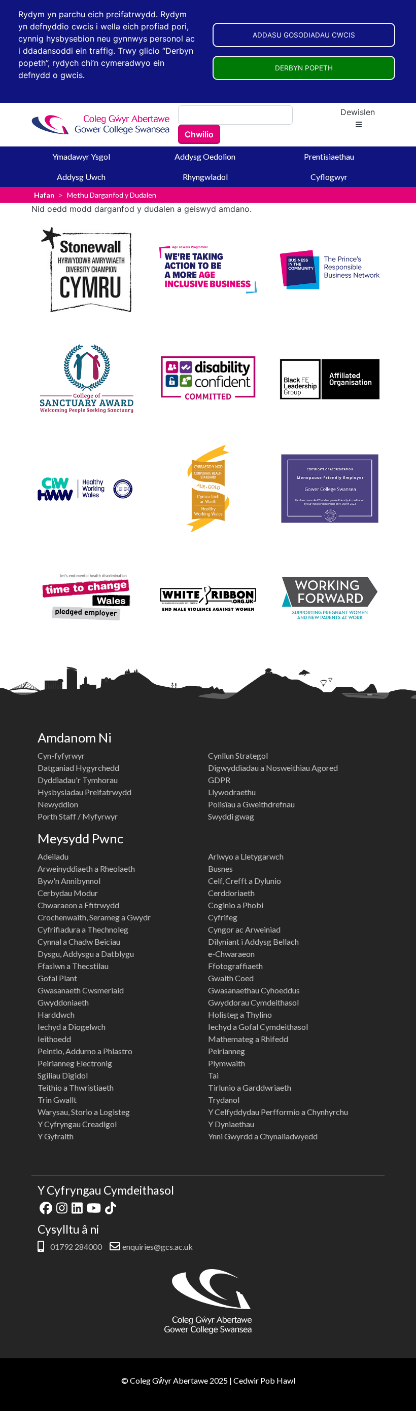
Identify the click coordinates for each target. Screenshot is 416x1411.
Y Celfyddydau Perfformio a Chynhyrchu (278, 1112)
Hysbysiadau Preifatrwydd (84, 792)
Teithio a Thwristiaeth (76, 1087)
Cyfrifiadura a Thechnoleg (83, 929)
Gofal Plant (57, 978)
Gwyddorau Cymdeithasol (253, 1002)
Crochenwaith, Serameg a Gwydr (94, 917)
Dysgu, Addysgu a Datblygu (86, 953)
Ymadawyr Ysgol (81, 156)
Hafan (44, 195)
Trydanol (223, 1099)
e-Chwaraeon (231, 953)
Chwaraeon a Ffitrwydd (78, 905)
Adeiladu (53, 856)
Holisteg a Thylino (240, 1014)
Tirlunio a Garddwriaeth (249, 1087)
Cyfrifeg (222, 917)
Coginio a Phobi (235, 905)
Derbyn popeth (304, 68)
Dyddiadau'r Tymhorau (78, 780)
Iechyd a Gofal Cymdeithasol (258, 1026)
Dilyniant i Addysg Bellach (253, 941)
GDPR (219, 780)
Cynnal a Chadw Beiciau (79, 941)
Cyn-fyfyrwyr (61, 755)
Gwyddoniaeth (63, 1002)
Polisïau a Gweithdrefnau (251, 804)
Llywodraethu (232, 792)
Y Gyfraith (56, 1136)
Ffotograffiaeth (235, 966)
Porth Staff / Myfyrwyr (78, 816)
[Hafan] (100, 124)
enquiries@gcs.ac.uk (157, 1246)
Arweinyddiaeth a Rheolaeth (86, 868)
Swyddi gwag (231, 816)
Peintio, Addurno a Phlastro (85, 1051)
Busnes (220, 868)
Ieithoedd (54, 1039)
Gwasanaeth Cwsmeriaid (81, 990)
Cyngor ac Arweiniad (244, 929)
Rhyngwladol (205, 176)
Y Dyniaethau (231, 1124)
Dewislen (357, 112)
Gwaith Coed (231, 978)
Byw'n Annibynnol (69, 880)
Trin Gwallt (57, 1099)
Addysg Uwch (81, 176)
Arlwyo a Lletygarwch (246, 856)
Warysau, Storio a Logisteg (84, 1112)
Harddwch (56, 1014)
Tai (213, 1075)
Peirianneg (226, 1051)
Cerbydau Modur (68, 893)
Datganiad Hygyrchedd (78, 767)
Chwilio (199, 134)
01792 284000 (75, 1246)
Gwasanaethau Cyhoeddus (254, 990)
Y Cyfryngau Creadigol (77, 1124)
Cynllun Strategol (238, 755)
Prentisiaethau (329, 156)
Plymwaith (226, 1063)
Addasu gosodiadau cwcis (304, 35)
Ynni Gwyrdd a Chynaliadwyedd (263, 1136)
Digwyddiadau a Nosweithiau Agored (273, 767)
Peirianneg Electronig (75, 1063)
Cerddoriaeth (231, 893)
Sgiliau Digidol (63, 1075)
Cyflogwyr (329, 176)
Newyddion (58, 804)
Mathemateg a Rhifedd (248, 1039)
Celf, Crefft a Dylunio (244, 880)
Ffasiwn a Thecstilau (73, 966)
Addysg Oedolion (205, 156)
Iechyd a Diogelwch (72, 1026)
